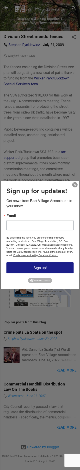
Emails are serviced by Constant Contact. (35, 255)
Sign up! (40, 267)
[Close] (75, 184)
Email (11, 216)
